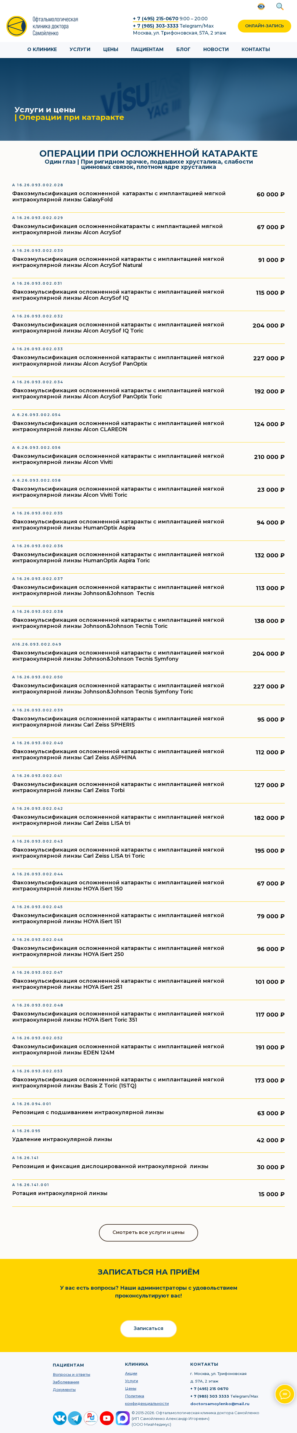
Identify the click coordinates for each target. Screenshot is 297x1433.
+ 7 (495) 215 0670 (209, 1388)
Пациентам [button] (147, 49)
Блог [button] (183, 49)
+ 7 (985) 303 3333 (209, 1396)
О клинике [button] (42, 49)
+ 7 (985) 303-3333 (155, 26)
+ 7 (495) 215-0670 (155, 18)
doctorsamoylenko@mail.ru (219, 1403)
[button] (264, 26)
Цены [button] (110, 49)
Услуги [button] (80, 49)
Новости (216, 49)
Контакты (256, 49)
